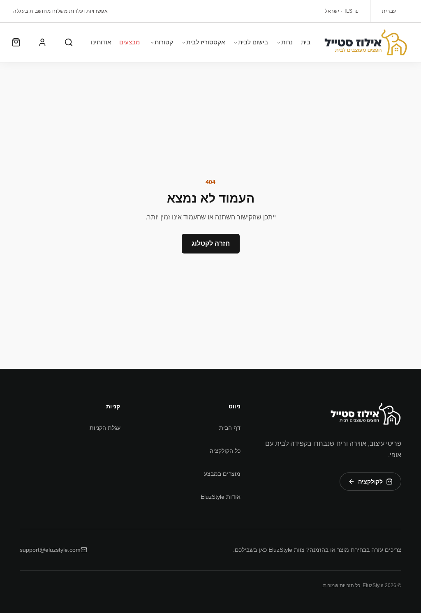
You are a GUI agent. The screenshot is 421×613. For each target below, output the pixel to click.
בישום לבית (253, 42)
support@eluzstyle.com (50, 549)
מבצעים (129, 42)
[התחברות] (42, 42)
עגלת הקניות (105, 427)
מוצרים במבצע (222, 473)
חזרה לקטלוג (211, 243)
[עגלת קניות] (16, 42)
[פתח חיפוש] (69, 42)
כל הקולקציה (225, 450)
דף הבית (230, 427)
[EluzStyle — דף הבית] (365, 413)
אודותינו (101, 42)
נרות (287, 42)
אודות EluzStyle (221, 496)
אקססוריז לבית (205, 42)
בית (305, 42)
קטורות (164, 42)
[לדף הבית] (366, 42)
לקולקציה (370, 481)
